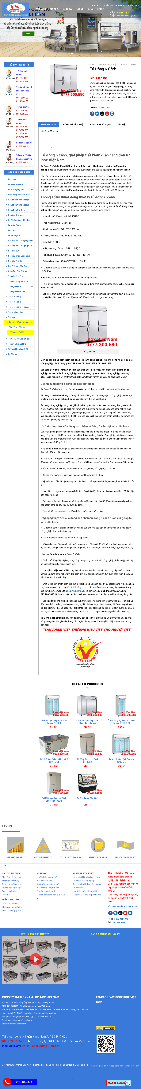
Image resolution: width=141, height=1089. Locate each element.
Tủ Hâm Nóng (14, 297)
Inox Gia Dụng (14, 225)
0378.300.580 (22, 134)
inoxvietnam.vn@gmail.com (128, 15)
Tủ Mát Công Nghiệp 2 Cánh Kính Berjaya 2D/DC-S (54, 721)
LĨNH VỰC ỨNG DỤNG (11, 873)
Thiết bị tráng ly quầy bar (12, 910)
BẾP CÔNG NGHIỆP (115, 906)
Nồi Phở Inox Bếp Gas (17, 266)
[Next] (134, 28)
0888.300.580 (22, 114)
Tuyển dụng (133, 5)
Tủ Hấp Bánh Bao (16, 312)
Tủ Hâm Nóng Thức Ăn (18, 307)
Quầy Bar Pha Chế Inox (18, 271)
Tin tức (95, 5)
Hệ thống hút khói (44, 881)
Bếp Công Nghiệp (16, 189)
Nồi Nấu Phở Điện (16, 261)
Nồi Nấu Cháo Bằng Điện (19, 256)
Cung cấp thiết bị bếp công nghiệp (87, 884)
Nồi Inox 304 (13, 251)
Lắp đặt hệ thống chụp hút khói (86, 891)
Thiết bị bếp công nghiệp (47, 877)
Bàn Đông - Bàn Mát (17, 327)
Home (92, 64)
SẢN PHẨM (41, 873)
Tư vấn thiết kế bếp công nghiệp (86, 877)
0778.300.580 (22, 137)
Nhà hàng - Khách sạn (11, 877)
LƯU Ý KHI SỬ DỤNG (100, 124)
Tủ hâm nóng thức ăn (46, 891)
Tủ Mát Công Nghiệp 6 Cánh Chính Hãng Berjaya (87, 721)
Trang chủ (41, 9)
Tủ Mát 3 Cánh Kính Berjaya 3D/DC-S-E (121, 760)
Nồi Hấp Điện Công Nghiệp (20, 240)
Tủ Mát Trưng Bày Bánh (87, 798)
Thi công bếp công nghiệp (83, 881)
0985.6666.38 (22, 98)
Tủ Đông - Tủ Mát (17, 332)
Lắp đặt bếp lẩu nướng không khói (87, 895)
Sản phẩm (67, 9)
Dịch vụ (79, 9)
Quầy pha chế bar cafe (11, 884)
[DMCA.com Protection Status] (105, 1028)
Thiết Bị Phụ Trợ (15, 276)
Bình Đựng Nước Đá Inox (19, 195)
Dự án (90, 9)
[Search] (38, 14)
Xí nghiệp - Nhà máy (10, 881)
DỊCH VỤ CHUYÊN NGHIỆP (83, 873)
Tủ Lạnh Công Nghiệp (18, 322)
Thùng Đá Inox (14, 286)
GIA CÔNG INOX (132, 906)
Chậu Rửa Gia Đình (16, 210)
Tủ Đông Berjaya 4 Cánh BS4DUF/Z (87, 760)
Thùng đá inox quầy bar (12, 907)
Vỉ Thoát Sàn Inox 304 (18, 349)
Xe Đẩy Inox (13, 354)
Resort (5, 895)
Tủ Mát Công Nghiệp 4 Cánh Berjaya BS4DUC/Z (53, 799)
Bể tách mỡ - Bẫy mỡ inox (48, 888)
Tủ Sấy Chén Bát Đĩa (17, 344)
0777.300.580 (22, 110)
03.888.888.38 (22, 146)
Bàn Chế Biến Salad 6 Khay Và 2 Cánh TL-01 (54, 760)
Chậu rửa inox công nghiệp (48, 884)
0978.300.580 (22, 130)
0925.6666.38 (22, 101)
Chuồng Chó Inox (16, 215)
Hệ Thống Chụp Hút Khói (19, 220)
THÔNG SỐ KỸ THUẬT (73, 124)
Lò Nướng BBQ (14, 235)
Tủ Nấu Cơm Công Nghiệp (20, 339)
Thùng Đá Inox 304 (16, 292)
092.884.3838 (22, 78)
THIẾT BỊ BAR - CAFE (10, 899)
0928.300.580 (22, 127)
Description (48, 124)
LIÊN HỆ (121, 124)
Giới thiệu (54, 9)
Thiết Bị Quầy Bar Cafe (18, 281)
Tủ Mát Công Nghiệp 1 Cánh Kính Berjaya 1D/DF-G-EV (121, 721)
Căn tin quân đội (9, 891)
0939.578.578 (123, 12)
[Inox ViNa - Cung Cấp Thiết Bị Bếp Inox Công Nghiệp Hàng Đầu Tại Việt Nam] (16, 9)
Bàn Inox (12, 179)
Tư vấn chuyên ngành (113, 5)
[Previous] (6, 28)
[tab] (48, 124)
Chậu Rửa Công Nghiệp (18, 200)
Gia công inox (78, 888)
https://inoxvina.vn (18, 1024)
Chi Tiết (54, 727)
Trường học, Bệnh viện (11, 888)
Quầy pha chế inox (10, 903)
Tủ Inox (11, 317)
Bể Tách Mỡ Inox (15, 184)
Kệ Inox (11, 230)
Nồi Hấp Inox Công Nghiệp (20, 246)
